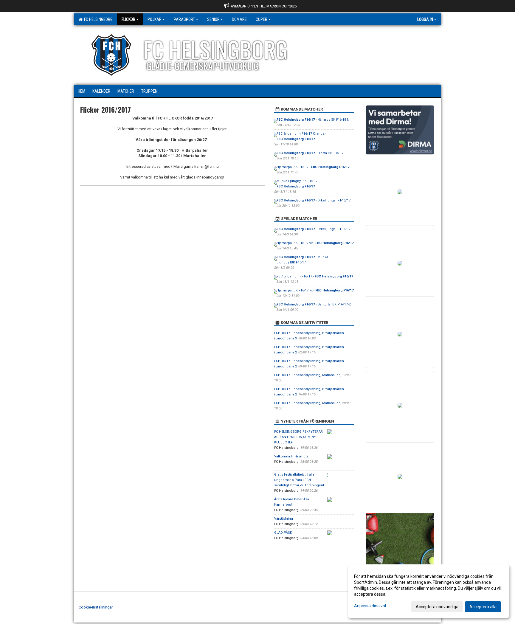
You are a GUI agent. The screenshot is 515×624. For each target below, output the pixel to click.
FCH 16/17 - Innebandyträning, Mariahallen (307, 375)
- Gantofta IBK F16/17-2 (313, 304)
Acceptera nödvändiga (437, 606)
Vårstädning (283, 519)
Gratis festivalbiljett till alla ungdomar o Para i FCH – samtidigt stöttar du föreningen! (299, 480)
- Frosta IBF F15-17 (310, 153)
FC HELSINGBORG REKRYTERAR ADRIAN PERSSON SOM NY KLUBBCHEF (298, 437)
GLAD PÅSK (283, 533)
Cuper (261, 19)
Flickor (128, 19)
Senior (213, 19)
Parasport (184, 19)
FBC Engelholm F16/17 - (315, 276)
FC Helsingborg (97, 19)
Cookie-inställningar (96, 607)
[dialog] (428, 591)
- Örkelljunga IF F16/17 (313, 229)
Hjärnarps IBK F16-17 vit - (315, 243)
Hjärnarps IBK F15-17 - (313, 167)
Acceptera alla (483, 606)
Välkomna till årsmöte (291, 456)
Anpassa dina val (370, 605)
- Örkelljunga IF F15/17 (313, 200)
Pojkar (155, 19)
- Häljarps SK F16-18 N (313, 120)
